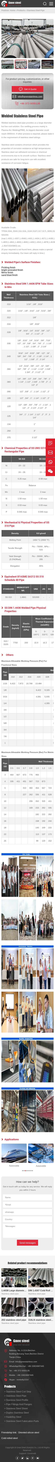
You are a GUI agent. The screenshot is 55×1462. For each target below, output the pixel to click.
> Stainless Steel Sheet (16, 1408)
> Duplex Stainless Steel (16, 1413)
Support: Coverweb (27, 1453)
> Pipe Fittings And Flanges (18, 1404)
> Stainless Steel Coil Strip (17, 1391)
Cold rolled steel (9, 1438)
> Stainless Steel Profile (16, 1400)
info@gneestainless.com (26, 1361)
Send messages (27, 1243)
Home (12, 10)
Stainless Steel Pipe (35, 10)
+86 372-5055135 (22, 1370)
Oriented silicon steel (28, 1432)
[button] (22, 1170)
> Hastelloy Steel (12, 1417)
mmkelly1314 (22, 1379)
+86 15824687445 (36, 1366)
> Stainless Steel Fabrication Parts (21, 1421)
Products (21, 10)
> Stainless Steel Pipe (15, 1396)
